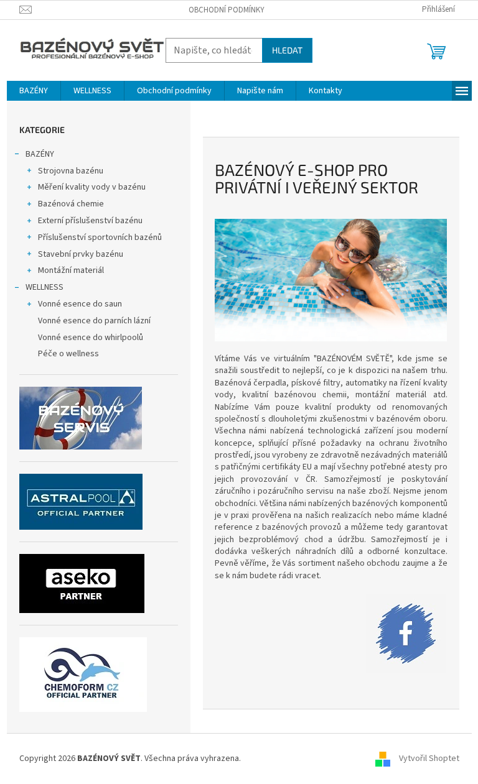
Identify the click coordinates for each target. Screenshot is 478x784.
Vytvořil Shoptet (429, 758)
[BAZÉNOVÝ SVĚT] (406, 633)
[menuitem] (33, 91)
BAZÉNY (40, 154)
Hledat (287, 50)
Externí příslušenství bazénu (90, 220)
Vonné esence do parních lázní (94, 321)
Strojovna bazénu (70, 171)
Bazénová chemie (71, 204)
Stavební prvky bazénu (80, 254)
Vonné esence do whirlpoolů (90, 337)
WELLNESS (44, 287)
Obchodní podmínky (227, 10)
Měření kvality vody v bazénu (92, 187)
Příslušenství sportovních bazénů (100, 237)
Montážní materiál (71, 270)
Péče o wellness (68, 354)
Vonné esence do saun (80, 304)
